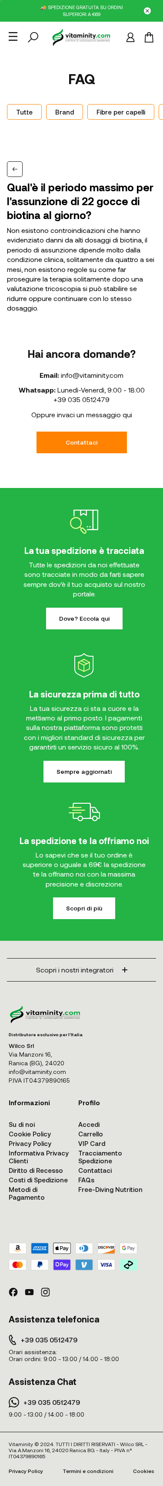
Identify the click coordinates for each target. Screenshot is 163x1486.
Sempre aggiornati (84, 771)
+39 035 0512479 (81, 399)
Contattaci (81, 442)
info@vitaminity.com (92, 375)
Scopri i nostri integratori (74, 970)
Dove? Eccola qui (84, 618)
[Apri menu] (13, 36)
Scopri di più (84, 908)
